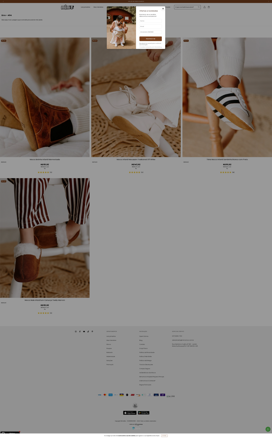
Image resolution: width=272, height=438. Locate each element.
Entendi (164, 435)
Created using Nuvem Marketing (151, 47)
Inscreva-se (150, 39)
